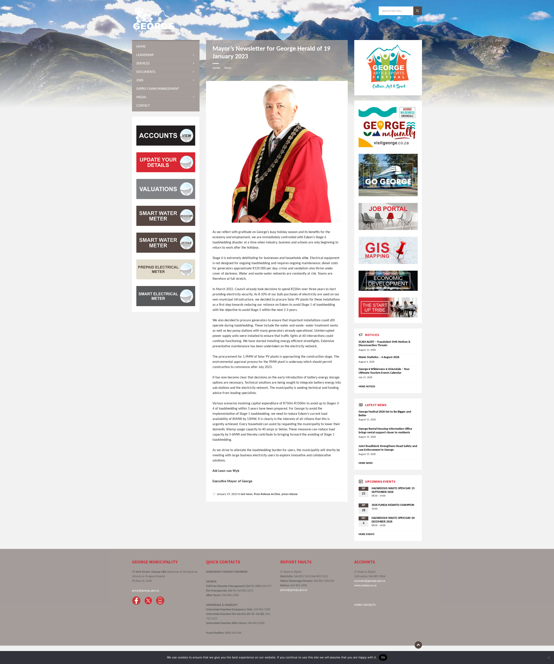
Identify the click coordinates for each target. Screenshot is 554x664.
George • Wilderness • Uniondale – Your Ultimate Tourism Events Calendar (384, 371)
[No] (548, 657)
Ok (383, 657)
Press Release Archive (267, 494)
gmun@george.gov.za (145, 590)
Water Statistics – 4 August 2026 (379, 357)
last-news (246, 494)
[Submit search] (417, 10)
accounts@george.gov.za (369, 581)
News (227, 68)
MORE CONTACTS (364, 605)
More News (366, 463)
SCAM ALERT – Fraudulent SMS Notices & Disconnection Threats (385, 343)
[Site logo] (153, 31)
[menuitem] (165, 47)
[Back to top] (418, 645)
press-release (290, 494)
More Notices (367, 386)
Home (216, 68)
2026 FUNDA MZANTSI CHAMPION (393, 505)
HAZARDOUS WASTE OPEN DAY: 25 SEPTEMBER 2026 (393, 490)
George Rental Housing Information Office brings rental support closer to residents (385, 430)
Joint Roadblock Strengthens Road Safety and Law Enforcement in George (388, 448)
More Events (366, 534)
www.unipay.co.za (365, 585)
